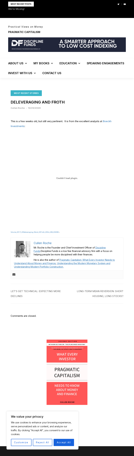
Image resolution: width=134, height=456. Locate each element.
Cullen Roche (18, 108)
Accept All (64, 442)
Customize (21, 442)
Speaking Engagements (105, 63)
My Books (41, 63)
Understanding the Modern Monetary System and (83, 263)
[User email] (13, 274)
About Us (15, 63)
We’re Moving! (16, 8)
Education (68, 63)
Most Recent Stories (26, 93)
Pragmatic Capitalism (24, 32)
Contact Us (51, 73)
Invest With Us (20, 73)
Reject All (42, 442)
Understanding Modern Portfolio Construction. (39, 266)
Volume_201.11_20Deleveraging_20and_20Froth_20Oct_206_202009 (35, 232)
